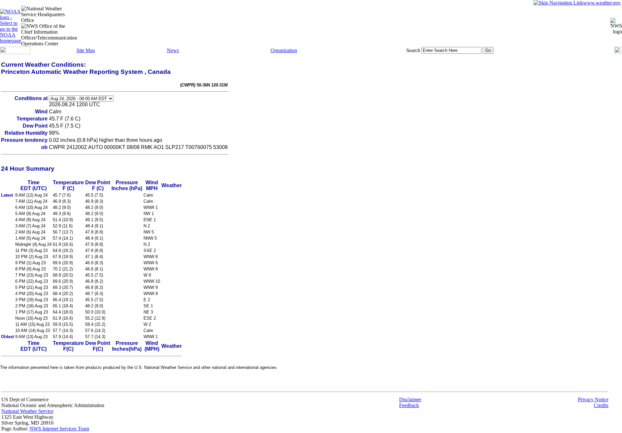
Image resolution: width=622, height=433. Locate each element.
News (173, 50)
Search (413, 50)
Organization (284, 50)
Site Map (85, 50)
